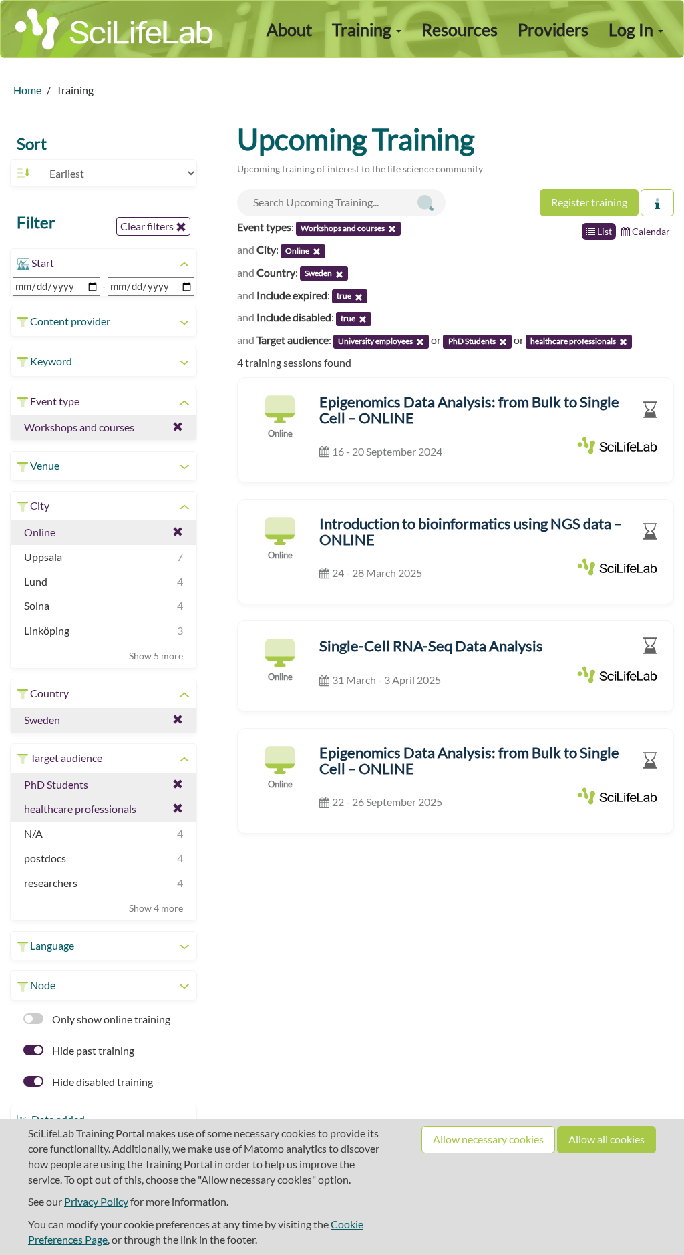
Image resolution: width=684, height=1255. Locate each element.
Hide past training (92, 1050)
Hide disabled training (101, 1081)
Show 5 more (156, 655)
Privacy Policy (96, 1201)
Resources (459, 29)
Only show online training (110, 1019)
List (603, 231)
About (289, 29)
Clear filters (148, 226)
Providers (553, 29)
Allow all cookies (606, 1139)
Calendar (650, 231)
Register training (589, 202)
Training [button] (363, 29)
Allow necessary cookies (488, 1139)
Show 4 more (156, 908)
